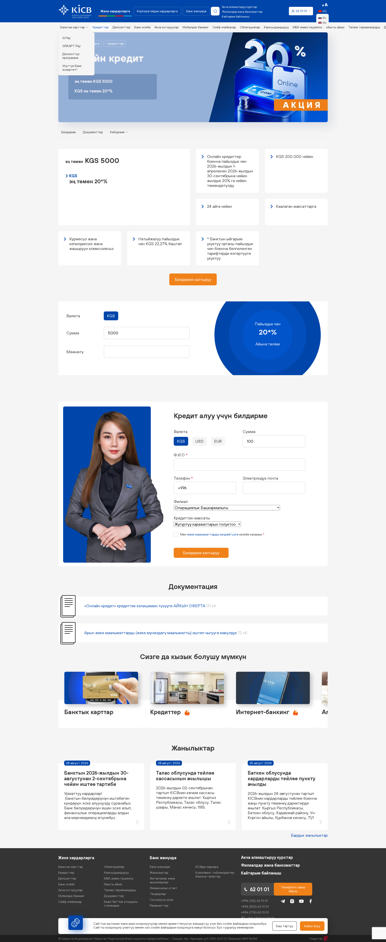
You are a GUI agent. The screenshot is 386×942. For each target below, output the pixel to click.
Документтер (93, 132)
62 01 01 (301, 11)
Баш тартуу (284, 926)
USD (199, 441)
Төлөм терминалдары (364, 27)
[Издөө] (215, 11)
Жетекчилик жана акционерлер (162, 880)
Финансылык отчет (163, 888)
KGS (111, 315)
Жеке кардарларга (76, 857)
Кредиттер (116, 43)
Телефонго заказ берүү (293, 889)
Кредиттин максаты (192, 518)
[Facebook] (310, 901)
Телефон (183, 478)
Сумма (249, 431)
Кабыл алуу (312, 926)
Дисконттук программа (70, 55)
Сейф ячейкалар (224, 27)
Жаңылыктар (159, 872)
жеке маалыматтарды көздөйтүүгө (212, 534)
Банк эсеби (142, 27)
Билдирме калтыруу (193, 279)
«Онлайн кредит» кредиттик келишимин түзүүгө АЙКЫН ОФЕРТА (150, 605)
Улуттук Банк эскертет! (71, 67)
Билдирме (68, 132)
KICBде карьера (206, 866)
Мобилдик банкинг (196, 27)
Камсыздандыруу (276, 27)
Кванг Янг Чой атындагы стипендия (121, 903)
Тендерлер (158, 894)
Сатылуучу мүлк (161, 899)
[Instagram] (292, 901)
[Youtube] (301, 901)
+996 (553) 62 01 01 (255, 906)
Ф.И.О (181, 455)
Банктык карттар (72, 27)
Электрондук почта (260, 478)
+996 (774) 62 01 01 (255, 912)
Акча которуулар (166, 27)
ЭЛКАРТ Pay (71, 46)
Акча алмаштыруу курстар (239, 6)
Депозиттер (121, 27)
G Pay (66, 38)
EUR (218, 441)
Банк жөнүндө (196, 11)
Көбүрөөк (117, 132)
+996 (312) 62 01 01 (254, 900)
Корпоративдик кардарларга (157, 11)
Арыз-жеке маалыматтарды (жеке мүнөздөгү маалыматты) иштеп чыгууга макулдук (165, 632)
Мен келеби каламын (222, 534)
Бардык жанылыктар (309, 835)
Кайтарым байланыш (235, 16)
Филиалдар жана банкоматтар (242, 11)
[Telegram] (282, 901)
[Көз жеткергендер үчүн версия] (325, 5)
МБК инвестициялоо (307, 27)
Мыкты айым (335, 27)
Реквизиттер (159, 905)
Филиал (181, 501)
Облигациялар (250, 27)
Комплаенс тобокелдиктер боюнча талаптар (214, 874)
